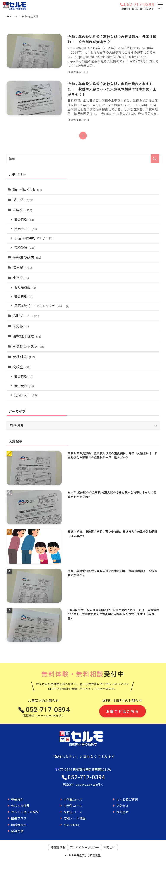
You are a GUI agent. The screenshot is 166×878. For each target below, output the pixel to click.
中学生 (22, 209)
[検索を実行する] (155, 158)
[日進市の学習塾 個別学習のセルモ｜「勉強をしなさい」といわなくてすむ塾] (14, 6)
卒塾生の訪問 (27, 257)
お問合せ (109, 847)
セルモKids (25, 287)
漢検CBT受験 (27, 336)
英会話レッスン (29, 346)
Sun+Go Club (27, 189)
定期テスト (25, 228)
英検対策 (24, 356)
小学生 (21, 277)
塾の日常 (24, 219)
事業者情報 (58, 847)
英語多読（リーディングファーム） (41, 305)
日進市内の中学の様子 (33, 238)
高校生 (21, 366)
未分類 (21, 325)
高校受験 (24, 247)
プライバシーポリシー (84, 847)
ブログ (24, 199)
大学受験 (24, 385)
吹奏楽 (22, 267)
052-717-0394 (139, 4)
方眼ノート (26, 315)
